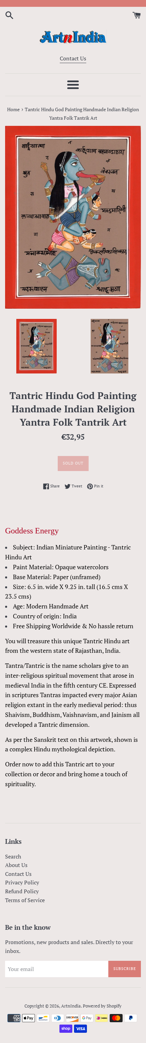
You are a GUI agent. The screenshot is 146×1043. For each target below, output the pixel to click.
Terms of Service (25, 900)
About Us (16, 865)
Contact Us (73, 58)
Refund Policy (22, 891)
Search (13, 856)
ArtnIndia (71, 1006)
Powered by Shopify (102, 1006)
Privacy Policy (22, 882)
